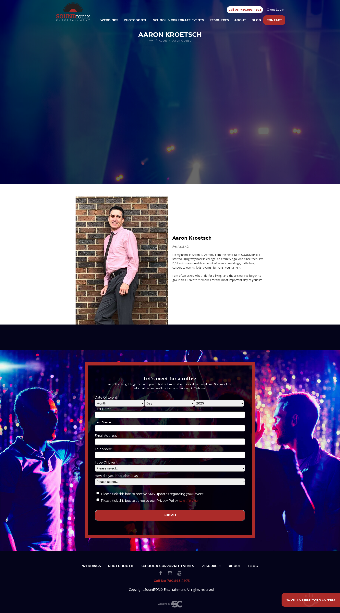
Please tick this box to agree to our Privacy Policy (139, 501)
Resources (219, 20)
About (240, 20)
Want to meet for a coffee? (310, 599)
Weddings (109, 20)
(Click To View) (189, 501)
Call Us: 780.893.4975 (244, 9)
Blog (256, 20)
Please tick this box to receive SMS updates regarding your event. (152, 494)
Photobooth (136, 20)
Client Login (275, 9)
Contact (274, 20)
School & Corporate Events (178, 20)
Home (149, 40)
